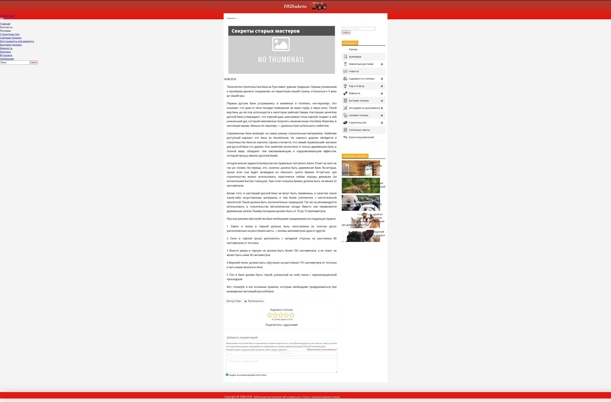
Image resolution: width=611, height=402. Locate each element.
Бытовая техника (11, 45)
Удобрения (7, 59)
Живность (6, 48)
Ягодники (6, 55)
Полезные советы (359, 129)
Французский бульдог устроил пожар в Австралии (371, 235)
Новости (354, 71)
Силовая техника (10, 37)
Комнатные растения (361, 63)
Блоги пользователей (361, 137)
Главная (5, 23)
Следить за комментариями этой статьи (247, 375)
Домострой (7, 16)
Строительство (9, 34)
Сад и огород (356, 85)
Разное (353, 49)
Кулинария (355, 56)
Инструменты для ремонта (17, 41)
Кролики (5, 52)
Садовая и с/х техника (361, 78)
